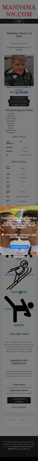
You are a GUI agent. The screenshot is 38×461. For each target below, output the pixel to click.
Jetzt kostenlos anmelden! (19, 247)
